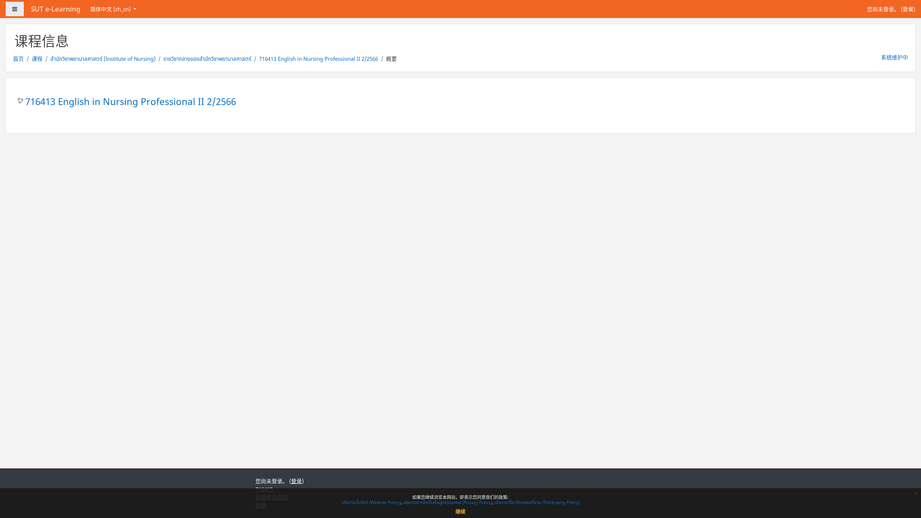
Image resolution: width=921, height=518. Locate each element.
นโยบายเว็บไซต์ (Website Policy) (371, 502)
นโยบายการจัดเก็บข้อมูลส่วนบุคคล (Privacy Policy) (447, 502)
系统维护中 (894, 57)
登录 (908, 9)
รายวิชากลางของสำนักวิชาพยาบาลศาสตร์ (207, 58)
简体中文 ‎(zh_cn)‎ (111, 9)
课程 (37, 58)
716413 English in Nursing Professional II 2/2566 (318, 58)
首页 (18, 58)
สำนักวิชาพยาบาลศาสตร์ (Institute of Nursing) (102, 58)
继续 (460, 511)
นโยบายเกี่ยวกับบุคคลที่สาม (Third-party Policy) (537, 502)
